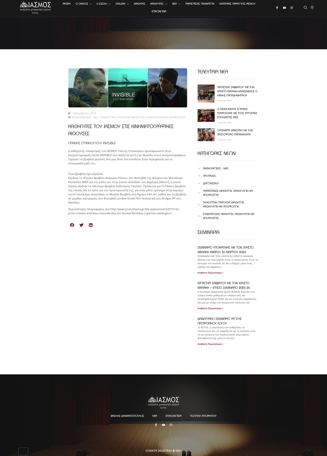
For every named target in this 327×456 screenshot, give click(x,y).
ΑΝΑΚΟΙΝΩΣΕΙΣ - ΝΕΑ (84, 117)
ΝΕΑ (174, 3)
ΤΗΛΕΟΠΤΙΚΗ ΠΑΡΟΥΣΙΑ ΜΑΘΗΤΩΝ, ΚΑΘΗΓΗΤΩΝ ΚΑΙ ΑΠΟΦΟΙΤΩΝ (142, 117)
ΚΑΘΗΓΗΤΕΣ (157, 3)
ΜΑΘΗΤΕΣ (139, 3)
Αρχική (67, 3)
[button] (72, 225)
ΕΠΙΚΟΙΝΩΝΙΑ (159, 11)
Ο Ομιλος (82, 3)
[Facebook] (277, 7)
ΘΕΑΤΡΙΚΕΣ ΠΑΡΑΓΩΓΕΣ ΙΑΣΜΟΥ (237, 3)
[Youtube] (284, 7)
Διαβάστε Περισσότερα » (210, 272)
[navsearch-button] (305, 8)
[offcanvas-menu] (312, 7)
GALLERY (120, 3)
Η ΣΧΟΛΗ (102, 3)
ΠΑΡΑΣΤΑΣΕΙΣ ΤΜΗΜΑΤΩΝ (199, 3)
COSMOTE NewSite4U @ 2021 (163, 450)
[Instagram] (171, 424)
